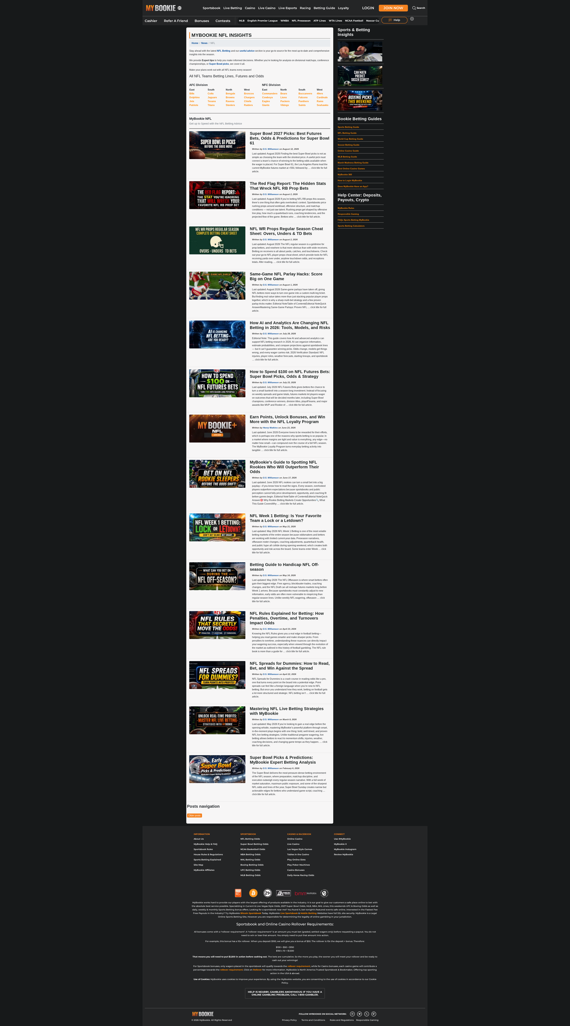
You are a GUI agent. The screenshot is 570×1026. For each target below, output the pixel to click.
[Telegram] (359, 1014)
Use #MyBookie (342, 839)
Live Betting (232, 8)
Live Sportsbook (289, 913)
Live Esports (287, 8)
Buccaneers (305, 93)
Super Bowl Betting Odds (254, 844)
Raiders (248, 105)
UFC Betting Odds (250, 870)
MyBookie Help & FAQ (205, 844)
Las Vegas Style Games (299, 849)
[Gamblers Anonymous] (283, 891)
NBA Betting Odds (250, 854)
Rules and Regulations (342, 1020)
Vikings (284, 105)
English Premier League (262, 20)
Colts (211, 93)
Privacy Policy (289, 1020)
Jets (191, 101)
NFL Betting (223, 51)
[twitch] (374, 1014)
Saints (302, 105)
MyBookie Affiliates (204, 870)
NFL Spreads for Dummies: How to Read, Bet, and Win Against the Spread (290, 665)
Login (368, 8)
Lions (283, 97)
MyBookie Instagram (345, 849)
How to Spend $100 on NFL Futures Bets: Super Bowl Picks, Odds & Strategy (290, 374)
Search (420, 8)
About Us (199, 839)
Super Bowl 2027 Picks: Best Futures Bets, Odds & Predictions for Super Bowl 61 (289, 138)
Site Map (198, 865)
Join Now (393, 8)
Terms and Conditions (313, 1020)
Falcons (303, 97)
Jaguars (212, 97)
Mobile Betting (308, 913)
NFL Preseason (301, 20)
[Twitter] (366, 1014)
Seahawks (322, 105)
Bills (191, 93)
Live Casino (267, 8)
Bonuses (202, 21)
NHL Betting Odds (250, 859)
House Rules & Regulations (208, 854)
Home (195, 43)
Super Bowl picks (219, 64)
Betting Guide (324, 8)
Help (396, 20)
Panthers (304, 101)
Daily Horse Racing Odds (300, 875)
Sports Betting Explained (207, 859)
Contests (223, 21)
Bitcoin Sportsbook (250, 913)
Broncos (249, 93)
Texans (212, 101)
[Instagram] (352, 1014)
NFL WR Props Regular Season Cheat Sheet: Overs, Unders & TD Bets (286, 231)
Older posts (195, 815)
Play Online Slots (296, 859)
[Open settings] (411, 19)
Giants (265, 105)
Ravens (230, 101)
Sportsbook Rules (203, 849)
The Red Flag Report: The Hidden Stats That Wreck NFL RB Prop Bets (288, 186)
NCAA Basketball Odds (252, 849)
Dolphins (194, 97)
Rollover (257, 969)
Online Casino (294, 839)
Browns (230, 97)
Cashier (151, 21)
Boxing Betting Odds (251, 865)
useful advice (247, 51)
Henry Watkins (270, 427)
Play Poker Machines (298, 865)
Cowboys (267, 97)
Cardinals (322, 97)
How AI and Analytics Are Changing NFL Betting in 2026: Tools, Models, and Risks (290, 325)
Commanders (269, 93)
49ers (320, 93)
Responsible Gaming (367, 1020)
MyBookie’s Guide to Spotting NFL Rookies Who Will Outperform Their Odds (284, 467)
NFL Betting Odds (250, 839)
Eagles (266, 101)
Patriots (193, 105)
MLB (241, 20)
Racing (305, 8)
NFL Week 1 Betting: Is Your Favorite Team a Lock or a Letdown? (285, 518)
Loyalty (343, 8)
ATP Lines (320, 20)
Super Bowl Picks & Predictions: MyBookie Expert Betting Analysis (283, 760)
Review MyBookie (343, 854)
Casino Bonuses (295, 870)
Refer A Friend (176, 21)
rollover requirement (299, 966)
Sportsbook (211, 8)
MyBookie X (340, 844)
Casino (250, 8)
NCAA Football (354, 20)
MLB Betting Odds (250, 875)
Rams (320, 101)
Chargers (249, 97)
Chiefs (247, 101)
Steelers (230, 105)
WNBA (285, 20)
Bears (283, 93)
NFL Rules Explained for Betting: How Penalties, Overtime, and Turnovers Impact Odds (287, 618)
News (204, 43)
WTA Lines (335, 20)
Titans (211, 105)
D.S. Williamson (271, 149)
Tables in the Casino (298, 854)
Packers (285, 101)
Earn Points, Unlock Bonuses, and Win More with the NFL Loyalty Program (287, 419)
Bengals (230, 93)
